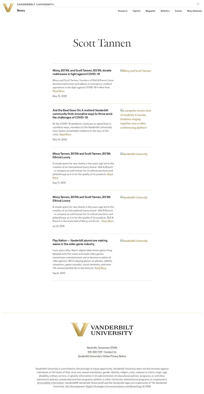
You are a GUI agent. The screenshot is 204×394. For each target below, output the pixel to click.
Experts (136, 11)
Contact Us (110, 352)
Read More (59, 91)
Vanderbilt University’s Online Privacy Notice (102, 356)
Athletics (165, 11)
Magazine (150, 11)
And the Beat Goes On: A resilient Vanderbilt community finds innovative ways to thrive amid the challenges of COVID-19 (82, 114)
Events (178, 11)
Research (122, 11)
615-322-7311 (95, 352)
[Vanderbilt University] (102, 329)
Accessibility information (50, 383)
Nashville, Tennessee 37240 (102, 348)
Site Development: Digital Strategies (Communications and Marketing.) (103, 386)
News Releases (194, 11)
